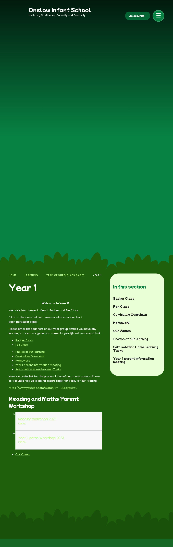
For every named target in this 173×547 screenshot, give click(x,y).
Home (12, 275)
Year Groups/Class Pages (65, 275)
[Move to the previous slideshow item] (144, 246)
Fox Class (21, 345)
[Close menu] (158, 16)
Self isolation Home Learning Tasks (38, 369)
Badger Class (24, 340)
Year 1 (97, 275)
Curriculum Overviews (29, 356)
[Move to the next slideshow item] (153, 246)
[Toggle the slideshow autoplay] (162, 246)
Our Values (22, 454)
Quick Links (136, 15)
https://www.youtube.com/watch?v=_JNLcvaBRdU (44, 388)
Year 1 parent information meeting (38, 365)
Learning (31, 275)
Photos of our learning (30, 352)
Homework (22, 361)
